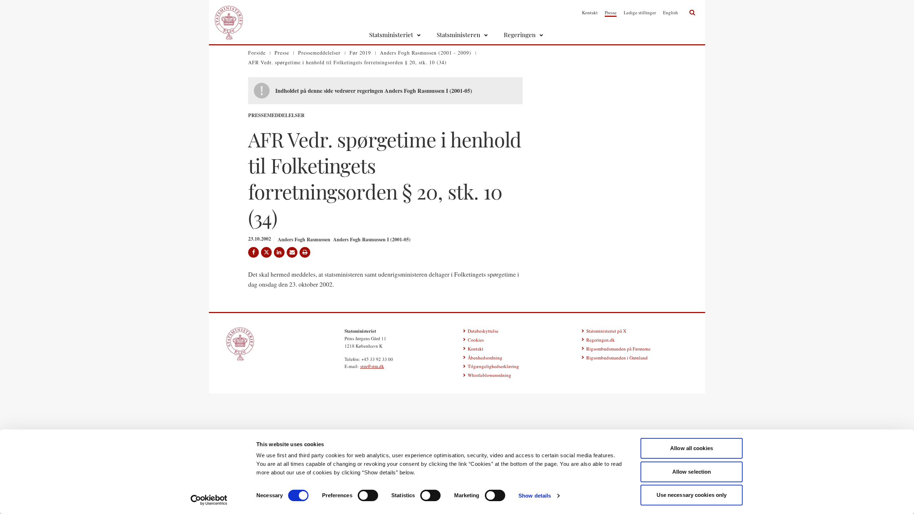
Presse (611, 12)
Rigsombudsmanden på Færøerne (618, 349)
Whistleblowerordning (489, 375)
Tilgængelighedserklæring (493, 366)
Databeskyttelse (483, 331)
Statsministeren (458, 35)
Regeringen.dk (600, 340)
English (670, 12)
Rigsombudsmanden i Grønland (617, 357)
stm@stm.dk (372, 366)
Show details (534, 496)
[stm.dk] (240, 344)
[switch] (368, 495)
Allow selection (691, 472)
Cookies (476, 340)
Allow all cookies (691, 448)
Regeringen (520, 35)
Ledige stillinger (640, 12)
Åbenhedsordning (485, 357)
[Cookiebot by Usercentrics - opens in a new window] (209, 500)
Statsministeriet (391, 35)
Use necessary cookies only (692, 495)
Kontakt (590, 12)
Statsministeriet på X (606, 331)
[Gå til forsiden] (229, 12)
